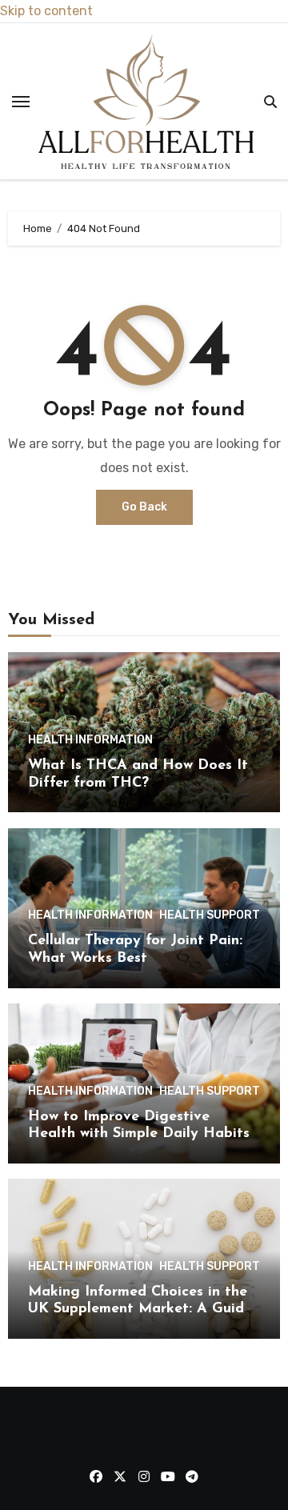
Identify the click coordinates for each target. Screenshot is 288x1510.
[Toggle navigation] (21, 101)
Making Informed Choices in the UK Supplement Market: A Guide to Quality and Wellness (140, 1309)
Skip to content (46, 10)
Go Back (144, 507)
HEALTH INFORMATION (90, 740)
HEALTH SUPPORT (209, 915)
